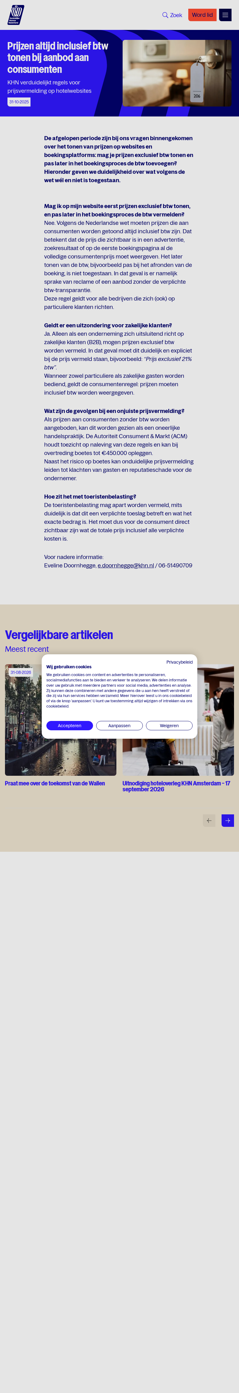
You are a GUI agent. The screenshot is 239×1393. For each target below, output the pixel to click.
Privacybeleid (179, 662)
